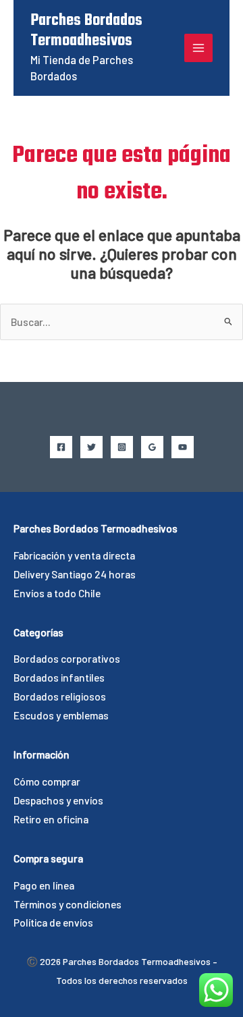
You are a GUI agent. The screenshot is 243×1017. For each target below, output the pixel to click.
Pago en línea (44, 885)
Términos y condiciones (68, 904)
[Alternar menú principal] (198, 48)
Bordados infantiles (59, 677)
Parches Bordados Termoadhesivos (86, 31)
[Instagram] (122, 447)
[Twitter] (91, 447)
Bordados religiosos (60, 696)
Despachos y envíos (58, 800)
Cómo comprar (47, 781)
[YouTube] (182, 447)
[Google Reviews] (152, 447)
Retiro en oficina (51, 819)
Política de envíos (53, 922)
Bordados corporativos (67, 658)
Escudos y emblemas (61, 715)
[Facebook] (61, 447)
